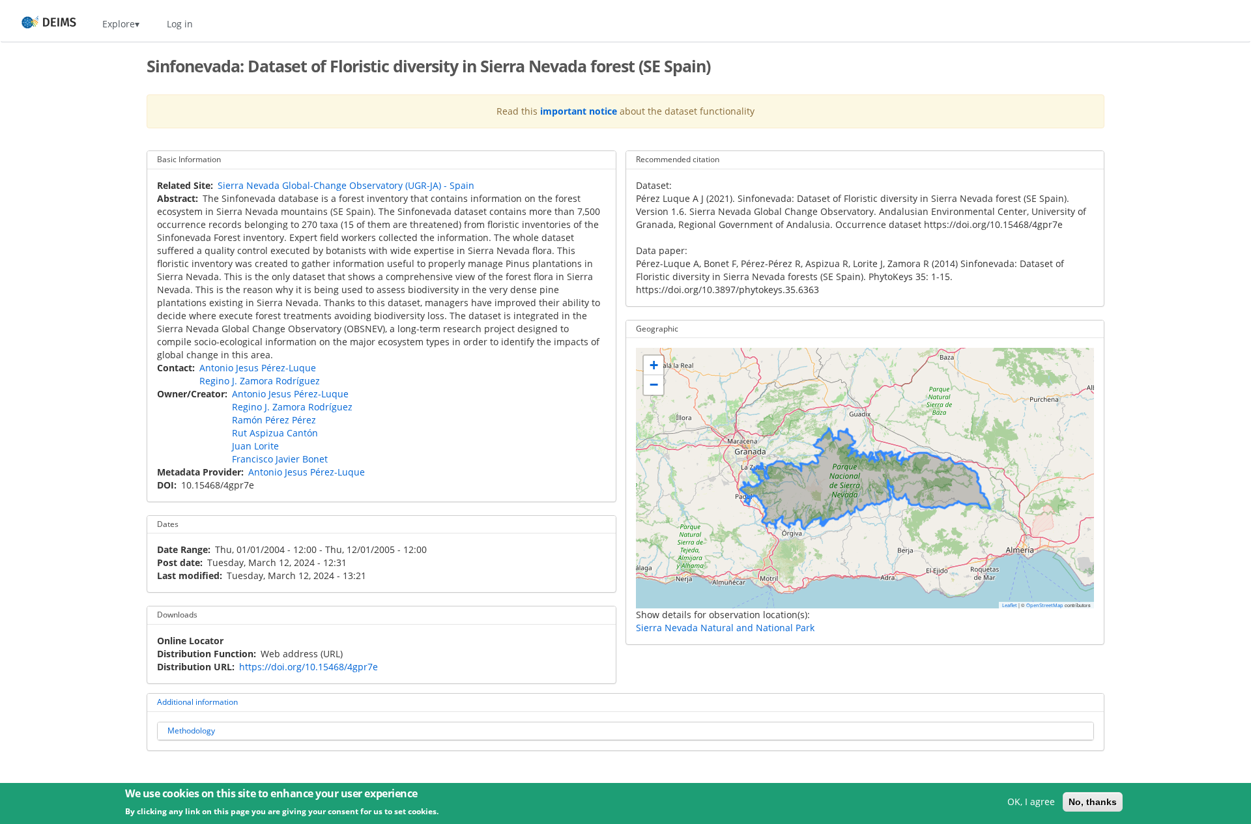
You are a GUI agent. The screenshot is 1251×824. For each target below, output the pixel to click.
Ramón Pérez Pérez (274, 420)
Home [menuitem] (37, 24)
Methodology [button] (191, 730)
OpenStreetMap (1044, 605)
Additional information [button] (197, 702)
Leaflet (1009, 605)
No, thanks (1093, 802)
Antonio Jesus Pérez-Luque (257, 368)
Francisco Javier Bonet (280, 459)
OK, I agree (1031, 801)
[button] (653, 365)
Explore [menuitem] (118, 24)
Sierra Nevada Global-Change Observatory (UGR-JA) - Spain (346, 185)
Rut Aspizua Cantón (275, 433)
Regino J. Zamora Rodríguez (259, 381)
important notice (578, 111)
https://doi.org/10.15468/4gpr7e (308, 667)
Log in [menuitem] (180, 24)
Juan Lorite (255, 446)
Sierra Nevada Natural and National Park (725, 627)
